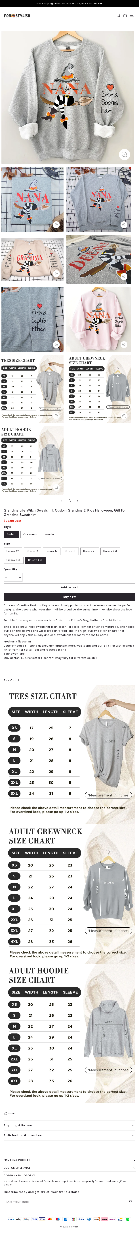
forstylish (74, 1226)
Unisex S (32, 551)
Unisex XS (13, 551)
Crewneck (30, 534)
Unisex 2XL (110, 551)
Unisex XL (89, 551)
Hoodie (49, 534)
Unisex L (70, 551)
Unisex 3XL (14, 560)
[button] (118, 15)
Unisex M (52, 551)
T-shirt (11, 534)
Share (11, 1113)
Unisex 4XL (35, 560)
